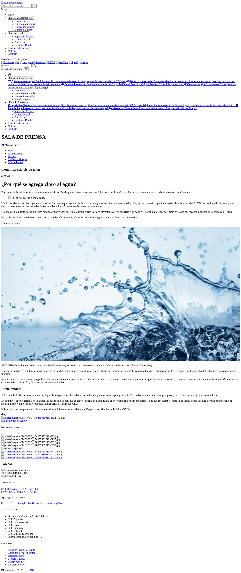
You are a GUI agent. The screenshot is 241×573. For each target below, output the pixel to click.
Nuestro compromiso (25, 24)
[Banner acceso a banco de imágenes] (33, 417)
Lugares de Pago (16, 564)
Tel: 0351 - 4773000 (28, 489)
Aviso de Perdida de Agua (21, 549)
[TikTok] (50, 62)
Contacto (12, 53)
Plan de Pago (21, 42)
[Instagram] (26, 62)
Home (11, 150)
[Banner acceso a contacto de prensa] (31, 457)
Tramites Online (16, 555)
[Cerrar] (2, 434)
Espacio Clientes (17, 102)
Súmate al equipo (23, 29)
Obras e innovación (24, 27)
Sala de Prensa (15, 162)
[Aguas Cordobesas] (12, 2)
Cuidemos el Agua (17, 159)
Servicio (12, 156)
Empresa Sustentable (19, 78)
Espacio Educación (18, 48)
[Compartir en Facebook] (2, 414)
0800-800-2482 (9, 489)
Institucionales (15, 153)
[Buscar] (3, 9)
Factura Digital (22, 39)
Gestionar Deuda (23, 45)
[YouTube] (62, 62)
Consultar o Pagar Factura (21, 552)
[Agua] (84, 62)
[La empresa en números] (15, 420)
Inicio (11, 14)
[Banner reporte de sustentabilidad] (31, 451)
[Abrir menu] (6, 9)
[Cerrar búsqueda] (34, 6)
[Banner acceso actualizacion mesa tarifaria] (31, 454)
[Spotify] (74, 62)
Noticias (12, 51)
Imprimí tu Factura (24, 36)
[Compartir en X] (5, 414)
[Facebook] (7, 62)
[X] (17, 62)
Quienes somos (22, 21)
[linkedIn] (39, 62)
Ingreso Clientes (16, 561)
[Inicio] (9, 75)
